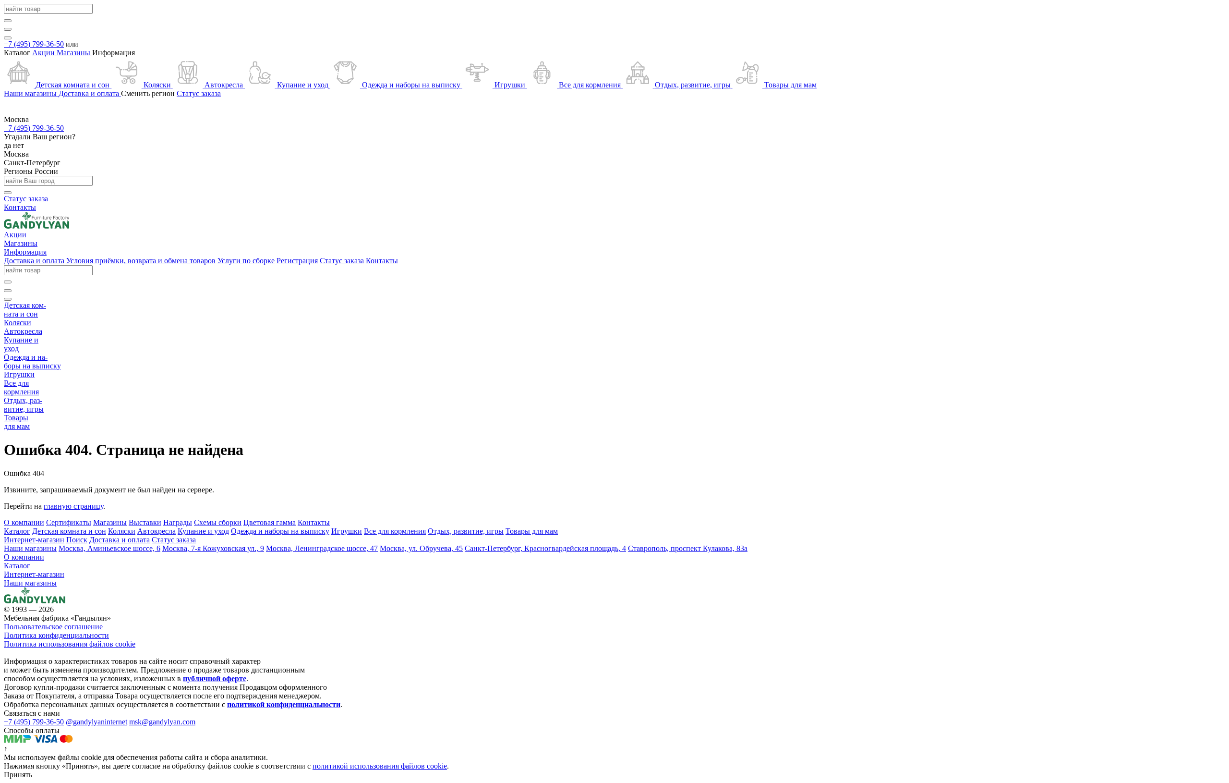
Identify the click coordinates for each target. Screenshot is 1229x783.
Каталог (17, 566)
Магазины (74, 53)
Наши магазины (30, 583)
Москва (16, 154)
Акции (44, 53)
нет (18, 145)
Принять (18, 775)
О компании (24, 557)
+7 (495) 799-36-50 (34, 44)
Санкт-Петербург (32, 163)
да (8, 145)
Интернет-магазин (34, 574)
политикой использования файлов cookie (380, 766)
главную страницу (73, 506)
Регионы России (31, 171)
